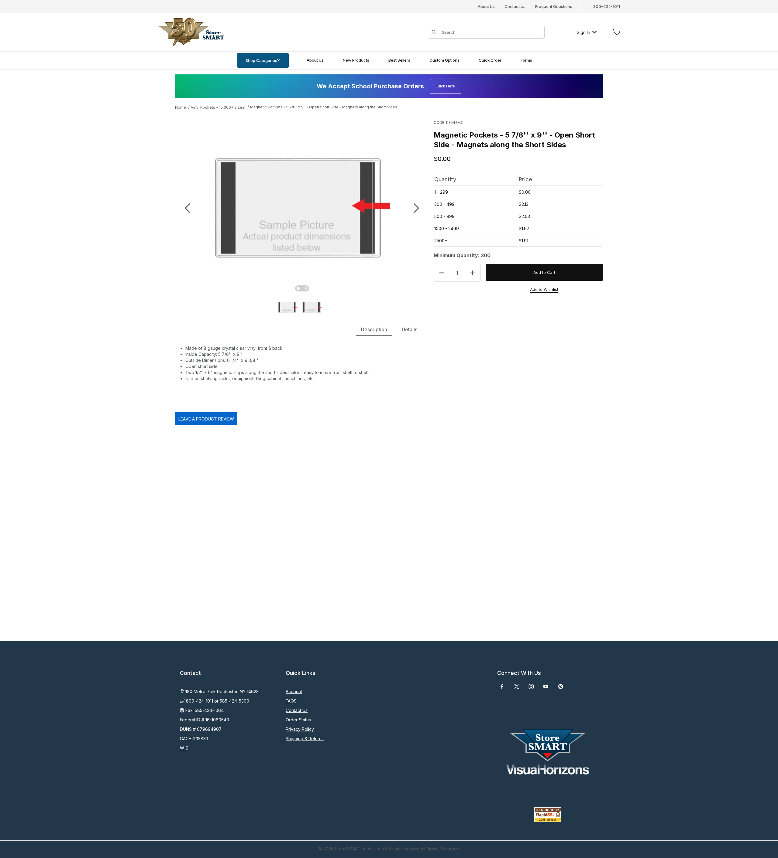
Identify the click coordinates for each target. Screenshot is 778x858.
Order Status (298, 719)
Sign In (583, 32)
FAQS (291, 700)
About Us (486, 6)
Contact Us (514, 6)
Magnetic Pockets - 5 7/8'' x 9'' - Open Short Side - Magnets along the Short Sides (323, 107)
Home (180, 107)
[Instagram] (531, 686)
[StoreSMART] (190, 31)
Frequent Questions (553, 6)
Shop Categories (261, 60)
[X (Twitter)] (517, 686)
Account (294, 691)
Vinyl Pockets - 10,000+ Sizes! (218, 107)
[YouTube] (546, 686)
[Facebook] (502, 686)
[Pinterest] (561, 686)
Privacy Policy (300, 729)
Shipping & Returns (305, 738)
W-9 (184, 748)
